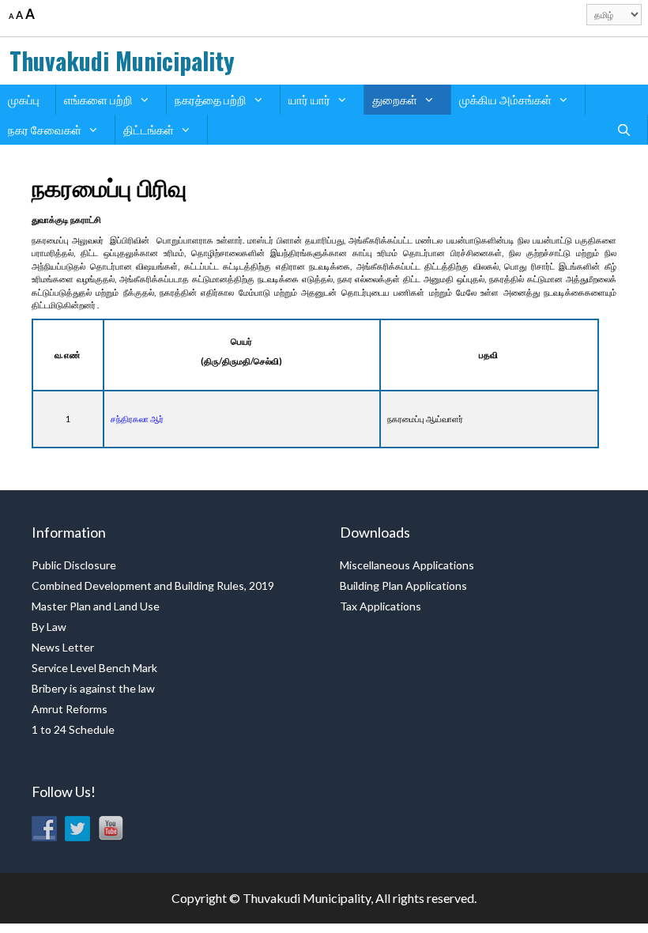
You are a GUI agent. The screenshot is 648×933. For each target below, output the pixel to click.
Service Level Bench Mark (94, 667)
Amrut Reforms (69, 709)
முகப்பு (24, 100)
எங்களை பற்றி (98, 100)
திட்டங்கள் (148, 130)
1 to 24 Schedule (73, 729)
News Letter (63, 647)
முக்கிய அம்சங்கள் (505, 100)
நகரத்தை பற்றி (211, 100)
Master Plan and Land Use (96, 606)
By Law (49, 626)
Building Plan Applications (403, 585)
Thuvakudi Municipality (122, 60)
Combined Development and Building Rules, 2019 (153, 585)
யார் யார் (309, 100)
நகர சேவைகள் (44, 130)
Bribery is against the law (93, 688)
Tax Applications (380, 606)
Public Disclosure (74, 565)
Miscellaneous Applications (407, 565)
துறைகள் (394, 100)
